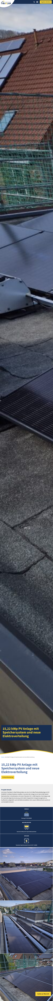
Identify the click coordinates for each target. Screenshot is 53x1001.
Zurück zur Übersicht (43, 994)
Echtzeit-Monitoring (7, 777)
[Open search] (34, 2)
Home (2, 757)
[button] (3, 998)
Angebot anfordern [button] (45, 2)
